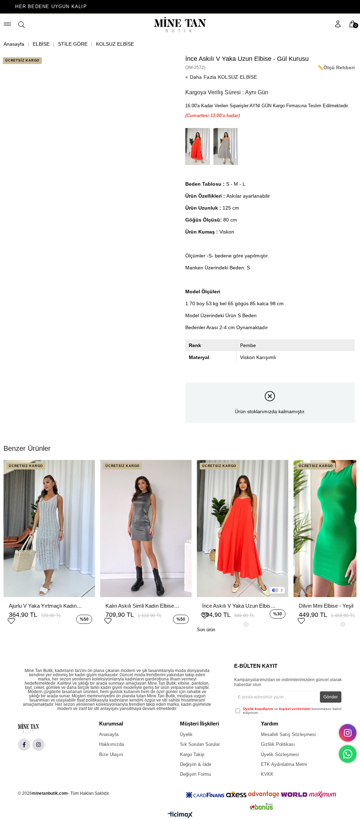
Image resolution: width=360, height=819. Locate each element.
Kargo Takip (192, 754)
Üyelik (186, 734)
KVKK (267, 774)
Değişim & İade (195, 764)
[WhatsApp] (347, 754)
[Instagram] (38, 744)
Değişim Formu (195, 774)
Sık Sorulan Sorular (200, 744)
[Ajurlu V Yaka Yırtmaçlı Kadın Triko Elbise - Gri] (49, 528)
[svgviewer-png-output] (34, 727)
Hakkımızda (111, 744)
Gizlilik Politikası (278, 744)
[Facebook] (24, 744)
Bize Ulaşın (111, 754)
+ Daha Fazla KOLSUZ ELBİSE (221, 77)
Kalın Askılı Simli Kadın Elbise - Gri (142, 606)
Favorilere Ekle (11, 620)
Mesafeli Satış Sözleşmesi (288, 734)
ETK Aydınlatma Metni (284, 764)
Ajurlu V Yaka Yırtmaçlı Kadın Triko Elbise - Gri (46, 606)
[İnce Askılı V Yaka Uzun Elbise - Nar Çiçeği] (199, 146)
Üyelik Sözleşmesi (280, 754)
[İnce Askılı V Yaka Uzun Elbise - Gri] (227, 146)
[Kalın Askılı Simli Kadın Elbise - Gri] (146, 528)
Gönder (330, 697)
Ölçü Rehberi (339, 67)
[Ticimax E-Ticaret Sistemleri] (180, 816)
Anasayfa (108, 734)
